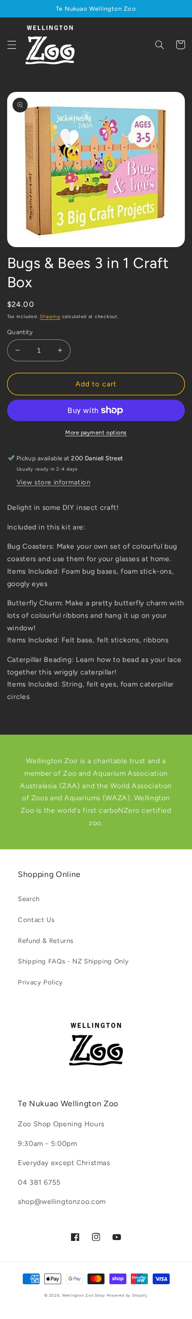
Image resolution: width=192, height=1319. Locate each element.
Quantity (20, 331)
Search (29, 899)
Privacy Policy (40, 982)
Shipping (50, 316)
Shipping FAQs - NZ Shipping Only (73, 961)
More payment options (96, 432)
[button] (11, 44)
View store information (54, 482)
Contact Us (36, 920)
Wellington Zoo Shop (83, 1295)
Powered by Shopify (127, 1295)
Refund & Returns (46, 941)
